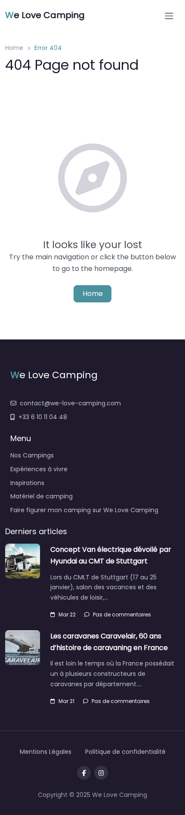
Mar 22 (67, 614)
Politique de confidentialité (125, 751)
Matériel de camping (41, 496)
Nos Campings (32, 455)
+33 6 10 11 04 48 (42, 417)
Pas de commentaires (122, 614)
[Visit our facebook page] (84, 773)
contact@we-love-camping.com (70, 403)
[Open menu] (169, 16)
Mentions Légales (45, 751)
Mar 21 (66, 701)
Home (14, 48)
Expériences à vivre (39, 469)
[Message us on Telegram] (101, 773)
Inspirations (27, 483)
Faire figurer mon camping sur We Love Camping (84, 510)
